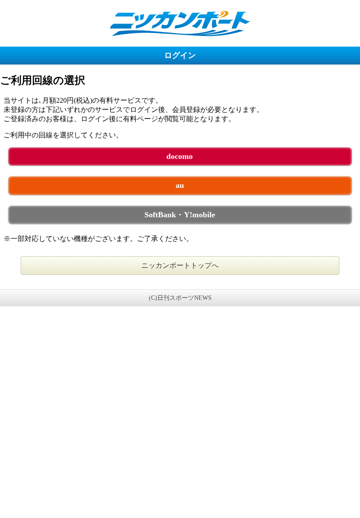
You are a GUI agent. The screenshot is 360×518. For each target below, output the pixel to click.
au (180, 185)
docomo (179, 156)
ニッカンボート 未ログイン (180, 23)
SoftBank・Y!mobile (179, 214)
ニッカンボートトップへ (180, 265)
